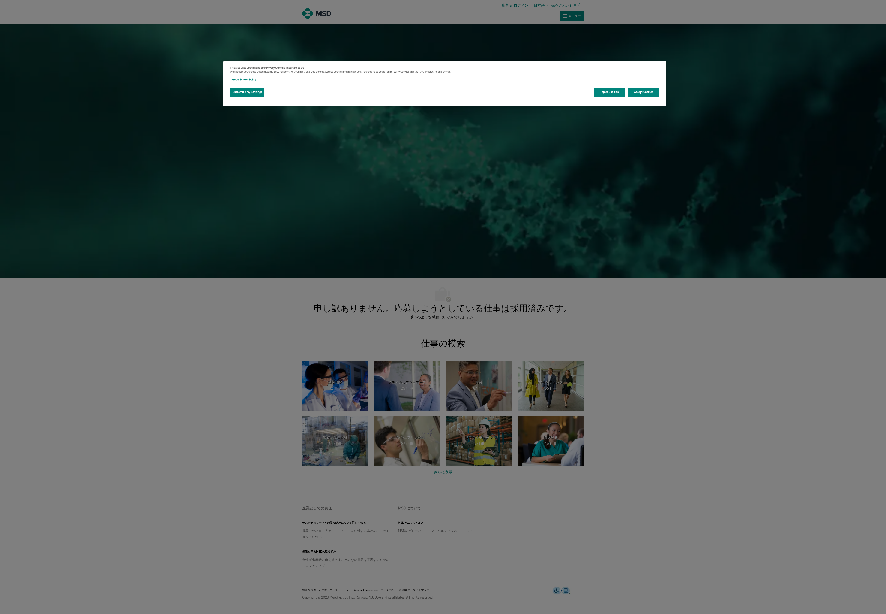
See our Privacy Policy (243, 79)
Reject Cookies (609, 92)
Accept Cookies (643, 92)
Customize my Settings (247, 92)
